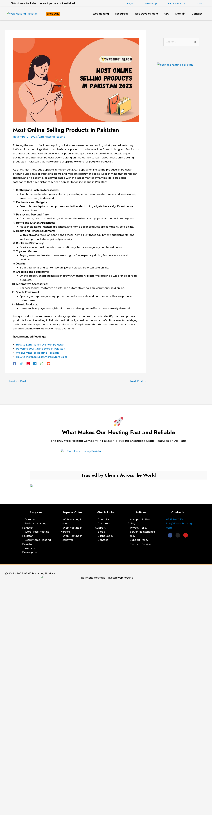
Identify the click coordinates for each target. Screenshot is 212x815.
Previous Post (15, 381)
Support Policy (139, 539)
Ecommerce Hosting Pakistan (36, 541)
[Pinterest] (28, 363)
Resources (121, 13)
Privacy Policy (138, 527)
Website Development (31, 550)
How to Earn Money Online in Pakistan (40, 344)
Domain (180, 13)
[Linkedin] (34, 363)
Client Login (105, 535)
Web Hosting (101, 13)
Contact (197, 13)
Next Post (138, 381)
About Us (104, 519)
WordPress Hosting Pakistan (35, 533)
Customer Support (102, 525)
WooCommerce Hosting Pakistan (37, 352)
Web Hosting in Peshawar (71, 537)
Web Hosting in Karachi (71, 529)
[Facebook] (14, 363)
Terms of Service (140, 544)
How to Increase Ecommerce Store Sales (42, 356)
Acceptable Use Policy (139, 521)
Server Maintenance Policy (141, 533)
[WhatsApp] (41, 363)
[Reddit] (48, 363)
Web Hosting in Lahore (71, 521)
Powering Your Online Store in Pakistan (40, 348)
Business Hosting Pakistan (34, 525)
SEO (166, 13)
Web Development (146, 13)
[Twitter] (21, 363)
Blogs (101, 531)
